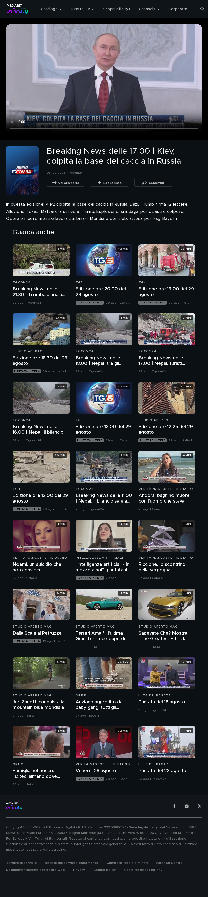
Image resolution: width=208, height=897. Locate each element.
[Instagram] (187, 806)
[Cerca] (203, 9)
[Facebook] (174, 806)
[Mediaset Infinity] (17, 9)
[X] (199, 806)
